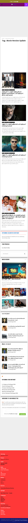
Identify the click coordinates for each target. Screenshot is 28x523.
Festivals (2, 498)
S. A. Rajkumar (5, 384)
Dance (2, 496)
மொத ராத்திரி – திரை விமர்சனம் (6, 296)
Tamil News (6, 122)
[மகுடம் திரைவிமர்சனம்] (20, 292)
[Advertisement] (14, 22)
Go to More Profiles (6, 247)
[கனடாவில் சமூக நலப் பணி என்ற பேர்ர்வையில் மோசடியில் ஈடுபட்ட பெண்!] (4, 322)
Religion (2, 501)
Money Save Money (5, 459)
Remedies (3, 464)
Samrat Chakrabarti (6, 393)
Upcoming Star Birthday (8, 379)
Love (2, 481)
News (3, 122)
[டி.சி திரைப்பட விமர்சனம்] (20, 303)
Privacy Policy (17, 520)
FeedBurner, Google (13, 413)
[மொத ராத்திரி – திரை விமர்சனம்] (8, 292)
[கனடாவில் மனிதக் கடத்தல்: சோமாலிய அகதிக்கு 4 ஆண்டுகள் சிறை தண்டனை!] (4, 338)
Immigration (3, 478)
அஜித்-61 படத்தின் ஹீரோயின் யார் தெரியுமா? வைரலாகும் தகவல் (14, 156)
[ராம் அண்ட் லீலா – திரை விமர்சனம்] (14, 271)
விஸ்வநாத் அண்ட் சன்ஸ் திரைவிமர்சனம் (6, 308)
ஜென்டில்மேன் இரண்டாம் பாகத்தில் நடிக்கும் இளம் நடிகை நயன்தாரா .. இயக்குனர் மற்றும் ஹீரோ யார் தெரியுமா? (13, 217)
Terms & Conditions (23, 520)
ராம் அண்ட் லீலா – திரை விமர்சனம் (11, 279)
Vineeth (3, 386)
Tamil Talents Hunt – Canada (6, 493)
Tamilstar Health (4, 463)
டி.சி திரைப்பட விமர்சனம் (18, 307)
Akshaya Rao (4, 389)
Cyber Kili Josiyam (4, 455)
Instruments (3, 480)
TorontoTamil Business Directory (7, 488)
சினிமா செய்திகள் (11, 122)
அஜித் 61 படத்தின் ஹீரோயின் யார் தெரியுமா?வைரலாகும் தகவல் (14, 125)
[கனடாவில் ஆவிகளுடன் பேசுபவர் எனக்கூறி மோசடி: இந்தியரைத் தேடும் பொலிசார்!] (4, 360)
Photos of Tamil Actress (6, 506)
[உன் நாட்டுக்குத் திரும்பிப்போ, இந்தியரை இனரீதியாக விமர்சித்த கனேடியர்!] (4, 353)
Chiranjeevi (4, 387)
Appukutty (4, 391)
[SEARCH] (24, 253)
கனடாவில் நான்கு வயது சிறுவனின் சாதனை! (16, 326)
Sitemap (14, 521)
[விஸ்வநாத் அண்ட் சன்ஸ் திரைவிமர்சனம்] (8, 303)
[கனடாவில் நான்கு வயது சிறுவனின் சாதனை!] (4, 330)
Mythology (3, 499)
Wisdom (2, 483)
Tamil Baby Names (4, 505)
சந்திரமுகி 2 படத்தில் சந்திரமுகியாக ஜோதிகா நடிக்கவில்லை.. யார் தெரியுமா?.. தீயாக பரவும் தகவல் (13, 93)
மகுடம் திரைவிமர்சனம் (18, 296)
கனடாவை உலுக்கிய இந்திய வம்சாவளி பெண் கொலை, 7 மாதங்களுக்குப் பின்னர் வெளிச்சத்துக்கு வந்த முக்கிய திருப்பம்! (16, 366)
